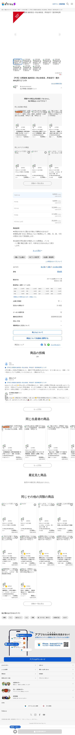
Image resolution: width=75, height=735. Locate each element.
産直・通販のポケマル (6, 9)
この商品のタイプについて (54, 261)
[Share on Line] (48, 345)
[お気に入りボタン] (29, 112)
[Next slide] (59, 34)
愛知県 (59, 271)
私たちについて (37, 332)
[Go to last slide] (15, 34)
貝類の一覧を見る (37, 183)
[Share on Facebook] (42, 345)
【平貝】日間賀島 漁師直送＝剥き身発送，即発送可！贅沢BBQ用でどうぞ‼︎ (45, 9)
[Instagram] (35, 715)
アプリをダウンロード (37, 659)
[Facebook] (40, 715)
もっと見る (37, 409)
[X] (31, 715)
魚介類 (14, 9)
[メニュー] (71, 3)
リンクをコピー (55, 344)
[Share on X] (45, 345)
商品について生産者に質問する (37, 338)
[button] (37, 88)
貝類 (49, 267)
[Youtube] (44, 715)
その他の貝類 (24, 9)
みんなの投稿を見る (56, 83)
